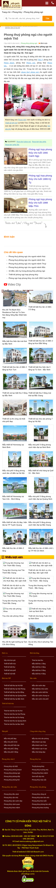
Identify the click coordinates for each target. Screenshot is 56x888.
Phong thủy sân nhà (11, 797)
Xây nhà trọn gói (9, 660)
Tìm (47, 19)
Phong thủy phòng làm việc (41, 804)
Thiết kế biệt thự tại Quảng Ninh (15, 696)
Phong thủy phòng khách (13, 770)
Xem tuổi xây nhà (38, 776)
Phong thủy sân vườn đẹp (13, 801)
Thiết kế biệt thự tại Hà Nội (13, 685)
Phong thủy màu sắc (39, 780)
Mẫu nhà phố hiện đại (11, 745)
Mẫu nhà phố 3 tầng (11, 752)
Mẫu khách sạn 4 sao (39, 749)
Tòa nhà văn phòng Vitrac (13, 616)
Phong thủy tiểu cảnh (11, 794)
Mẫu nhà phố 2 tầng (11, 749)
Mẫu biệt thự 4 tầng (39, 674)
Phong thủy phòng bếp (12, 776)
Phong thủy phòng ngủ (12, 773)
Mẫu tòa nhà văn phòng (40, 738)
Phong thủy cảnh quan (12, 804)
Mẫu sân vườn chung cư (40, 696)
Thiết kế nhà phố (10, 670)
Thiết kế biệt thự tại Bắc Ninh (14, 699)
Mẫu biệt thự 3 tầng (39, 670)
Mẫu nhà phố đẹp (10, 738)
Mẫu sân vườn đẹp (38, 685)
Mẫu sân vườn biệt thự (40, 692)
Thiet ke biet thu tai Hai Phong (14, 714)
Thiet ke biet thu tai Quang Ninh (15, 721)
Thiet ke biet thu (37, 660)
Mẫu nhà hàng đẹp (38, 752)
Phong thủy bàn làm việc (40, 797)
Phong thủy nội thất (11, 766)
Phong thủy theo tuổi (39, 801)
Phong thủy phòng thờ (12, 780)
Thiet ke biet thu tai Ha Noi (13, 711)
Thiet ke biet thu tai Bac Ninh (14, 724)
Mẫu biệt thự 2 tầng (39, 667)
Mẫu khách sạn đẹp (39, 742)
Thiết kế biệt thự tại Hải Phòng (14, 689)
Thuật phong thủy (38, 766)
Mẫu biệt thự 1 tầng (39, 664)
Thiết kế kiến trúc (10, 664)
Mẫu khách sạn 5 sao (39, 745)
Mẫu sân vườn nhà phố (40, 699)
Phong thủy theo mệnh (40, 773)
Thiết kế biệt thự (9, 667)
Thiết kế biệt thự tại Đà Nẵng (14, 692)
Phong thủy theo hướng (40, 808)
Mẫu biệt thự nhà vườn (40, 689)
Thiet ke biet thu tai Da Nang (14, 717)
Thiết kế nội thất (9, 674)
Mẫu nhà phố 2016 (10, 742)
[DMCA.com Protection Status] (28, 863)
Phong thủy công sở (39, 794)
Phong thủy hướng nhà (40, 770)
